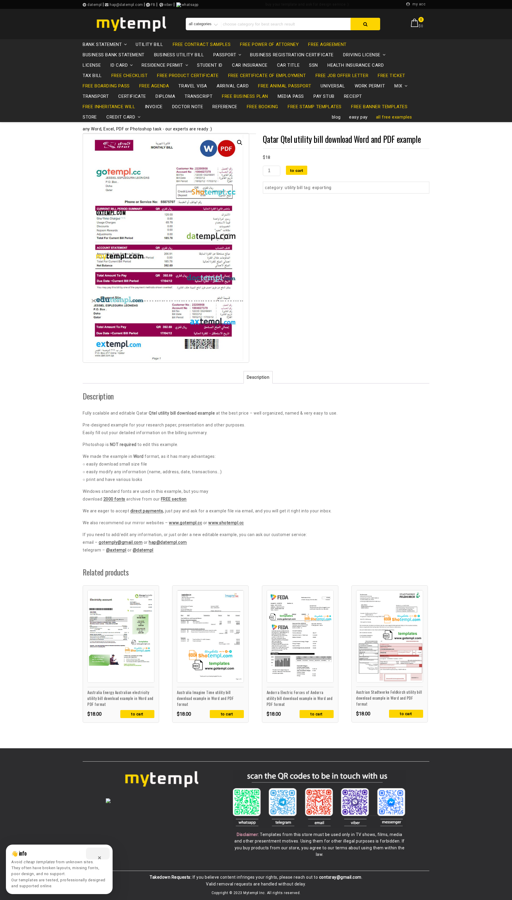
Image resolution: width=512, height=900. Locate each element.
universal (333, 86)
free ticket (391, 75)
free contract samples (202, 44)
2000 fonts (114, 499)
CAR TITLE (288, 65)
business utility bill (179, 54)
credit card (120, 117)
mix (398, 86)
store (90, 117)
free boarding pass (106, 86)
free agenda (154, 86)
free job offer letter (342, 75)
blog (336, 117)
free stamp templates (315, 106)
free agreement (327, 44)
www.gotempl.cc (185, 522)
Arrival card (233, 86)
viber (168, 5)
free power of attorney (269, 44)
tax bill (92, 75)
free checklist (129, 75)
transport (96, 96)
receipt (353, 96)
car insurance (250, 65)
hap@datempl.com (168, 542)
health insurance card (355, 65)
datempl (94, 5)
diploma (165, 96)
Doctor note (187, 106)
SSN (313, 65)
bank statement (102, 44)
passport (224, 54)
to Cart (296, 170)
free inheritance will (109, 106)
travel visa (192, 86)
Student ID (210, 65)
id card (119, 65)
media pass (291, 96)
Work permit (370, 86)
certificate (132, 96)
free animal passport (284, 86)
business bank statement (114, 54)
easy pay (358, 117)
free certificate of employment (267, 75)
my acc (418, 4)
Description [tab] (258, 377)
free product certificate (187, 75)
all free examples (394, 117)
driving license (361, 54)
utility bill (149, 44)
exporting (322, 187)
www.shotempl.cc (226, 522)
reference (224, 106)
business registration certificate (292, 54)
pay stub (324, 96)
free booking (262, 106)
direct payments (146, 511)
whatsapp (190, 5)
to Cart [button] (137, 714)
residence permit (162, 65)
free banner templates (379, 106)
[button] (239, 142)
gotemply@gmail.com (121, 542)
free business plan (245, 96)
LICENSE (92, 65)
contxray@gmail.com (340, 877)
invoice (154, 106)
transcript (198, 96)
